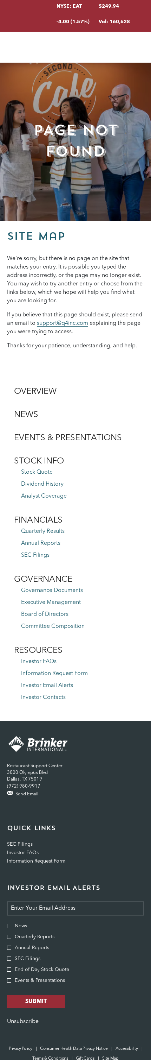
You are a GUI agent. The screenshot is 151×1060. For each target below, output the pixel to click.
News (26, 415)
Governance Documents (52, 590)
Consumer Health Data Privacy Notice (74, 1049)
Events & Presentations (68, 438)
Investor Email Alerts (47, 685)
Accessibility (127, 1049)
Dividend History (42, 484)
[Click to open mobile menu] (134, 47)
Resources (38, 650)
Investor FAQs (39, 661)
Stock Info (39, 461)
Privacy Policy (20, 1049)
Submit (36, 1001)
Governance (43, 579)
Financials (38, 520)
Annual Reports (40, 543)
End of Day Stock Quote (42, 969)
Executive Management (51, 602)
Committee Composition (53, 626)
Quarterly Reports (34, 936)
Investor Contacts (43, 697)
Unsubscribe (23, 1021)
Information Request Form (54, 673)
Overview (35, 391)
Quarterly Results (43, 531)
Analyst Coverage (44, 496)
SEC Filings (35, 555)
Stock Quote (37, 472)
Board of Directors (44, 614)
